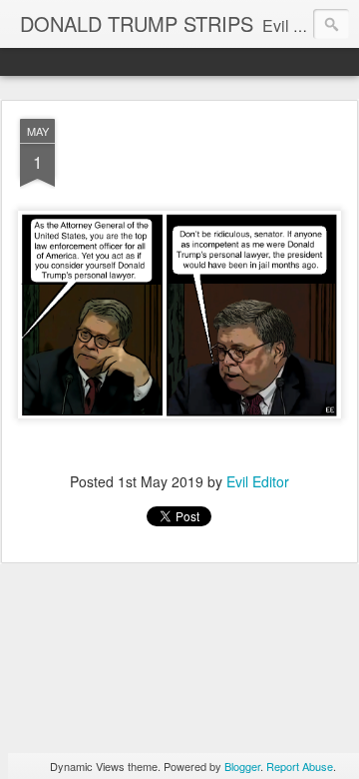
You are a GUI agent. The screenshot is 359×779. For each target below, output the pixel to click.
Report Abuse (299, 766)
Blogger (242, 766)
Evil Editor (257, 481)
